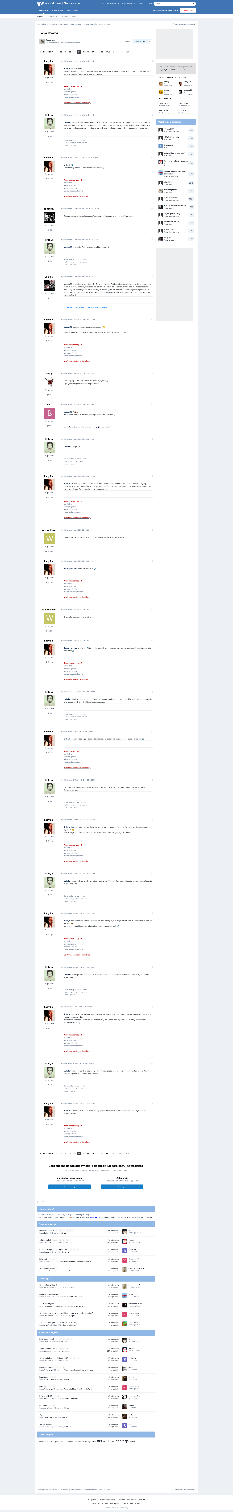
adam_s (167, 90)
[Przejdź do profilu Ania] (42, 41)
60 (61, 52)
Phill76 (40, 1217)
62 (70, 52)
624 (50, 426)
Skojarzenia (168, 145)
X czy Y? (167, 238)
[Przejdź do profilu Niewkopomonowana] (124, 1305)
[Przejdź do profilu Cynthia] (124, 1378)
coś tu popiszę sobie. (47, 1304)
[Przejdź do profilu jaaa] (160, 191)
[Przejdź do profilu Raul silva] (124, 1250)
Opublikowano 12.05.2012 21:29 (78, 820)
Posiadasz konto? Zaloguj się (165, 10)
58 (50, 136)
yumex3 (49, 277)
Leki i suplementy (145, 4)
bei (45, 1427)
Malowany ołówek (46, 1367)
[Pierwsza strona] (40, 52)
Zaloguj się (122, 1187)
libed (129, 1217)
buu (49, 404)
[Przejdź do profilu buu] (49, 413)
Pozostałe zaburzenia (70, 1398)
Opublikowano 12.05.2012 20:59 (78, 780)
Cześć (41, 1415)
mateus (131, 1405)
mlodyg (113, 1217)
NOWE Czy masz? (171, 198)
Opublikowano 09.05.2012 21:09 (78, 692)
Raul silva (132, 1249)
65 (84, 52)
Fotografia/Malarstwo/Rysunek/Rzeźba (78, 1261)
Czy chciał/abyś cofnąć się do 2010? (54, 1249)
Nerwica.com (72, 3)
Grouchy (47, 1242)
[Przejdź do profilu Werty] (49, 382)
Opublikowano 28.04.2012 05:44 (80, 209)
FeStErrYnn (48, 1417)
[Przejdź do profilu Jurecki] (124, 1241)
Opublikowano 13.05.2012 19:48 (78, 913)
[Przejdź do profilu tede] (160, 146)
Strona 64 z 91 (124, 52)
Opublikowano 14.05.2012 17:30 (78, 1063)
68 (97, 52)
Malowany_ (48, 1217)
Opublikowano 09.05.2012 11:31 (77, 609)
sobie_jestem (49, 1379)
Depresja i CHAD (69, 1325)
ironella (76, 1217)
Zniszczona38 (59, 1217)
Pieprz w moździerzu (136, 1268)
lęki (113, 1441)
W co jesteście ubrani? (48, 1268)
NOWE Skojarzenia (171, 137)
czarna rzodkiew (135, 1396)
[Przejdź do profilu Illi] (124, 1231)
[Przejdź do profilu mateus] (124, 1406)
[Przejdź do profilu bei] (124, 1425)
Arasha (171, 208)
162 (50, 230)
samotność (70, 1441)
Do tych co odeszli (46, 1230)
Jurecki (131, 1240)
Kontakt (142, 1500)
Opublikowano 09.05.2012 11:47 (77, 640)
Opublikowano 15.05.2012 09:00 (78, 1103)
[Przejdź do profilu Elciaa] (124, 1368)
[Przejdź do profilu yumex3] (49, 285)
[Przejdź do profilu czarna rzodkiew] (124, 1397)
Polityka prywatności (107, 1500)
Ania (53, 40)
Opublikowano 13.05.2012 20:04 (78, 967)
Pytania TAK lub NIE (171, 222)
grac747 (47, 1325)
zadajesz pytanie (170, 190)
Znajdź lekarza (128, 4)
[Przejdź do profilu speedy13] (49, 217)
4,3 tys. (50, 82)
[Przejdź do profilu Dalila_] (124, 1416)
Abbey (166, 82)
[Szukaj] (193, 4)
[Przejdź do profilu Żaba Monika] (124, 1323)
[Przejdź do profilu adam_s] (161, 92)
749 (50, 395)
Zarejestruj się (188, 10)
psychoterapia (59, 1441)
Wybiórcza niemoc (46, 1424)
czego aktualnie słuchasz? (174, 153)
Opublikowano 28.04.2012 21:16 (79, 240)
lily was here (84, 1217)
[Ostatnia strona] (113, 52)
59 (56, 52)
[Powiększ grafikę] (72, 165)
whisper (172, 240)
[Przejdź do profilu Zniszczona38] (124, 1260)
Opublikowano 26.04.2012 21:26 (79, 115)
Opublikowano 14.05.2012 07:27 (78, 1007)
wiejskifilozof (49, 530)
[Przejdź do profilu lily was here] (124, 1295)
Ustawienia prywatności (127, 1500)
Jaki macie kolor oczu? (48, 1240)
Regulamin (92, 1500)
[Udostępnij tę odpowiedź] (152, 61)
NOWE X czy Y (169, 230)
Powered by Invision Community (116, 1508)
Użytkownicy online (69, 16)
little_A (49, 115)
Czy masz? (168, 182)
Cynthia (131, 1377)
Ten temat (183, 4)
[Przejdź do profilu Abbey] (160, 84)
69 (102, 52)
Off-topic (64, 1233)
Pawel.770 (136, 1217)
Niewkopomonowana (52, 1306)
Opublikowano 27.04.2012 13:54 (79, 157)
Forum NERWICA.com (74, 1297)
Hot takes (43, 1405)
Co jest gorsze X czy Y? (173, 214)
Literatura (79, 1306)
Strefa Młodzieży (73, 43)
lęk (89, 1441)
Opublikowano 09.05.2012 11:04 (78, 561)
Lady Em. (49, 61)
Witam (67, 1379)
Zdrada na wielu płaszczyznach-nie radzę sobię (58, 1323)
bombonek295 (146, 1217)
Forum (40, 16)
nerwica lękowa (81, 1441)
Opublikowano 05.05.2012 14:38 (78, 319)
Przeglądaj (43, 10)
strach (132, 1441)
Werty (49, 373)
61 (65, 52)
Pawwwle (47, 1297)
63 (74, 52)
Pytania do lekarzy (110, 4)
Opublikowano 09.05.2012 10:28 (78, 476)
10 (50, 298)
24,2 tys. (50, 551)
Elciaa (131, 1367)
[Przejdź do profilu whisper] (160, 239)
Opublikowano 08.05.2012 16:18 (77, 439)
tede (170, 147)
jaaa (170, 192)
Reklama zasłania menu (48, 1294)
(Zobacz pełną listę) (81, 1215)
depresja (122, 1441)
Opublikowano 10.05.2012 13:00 (78, 731)
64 (79, 52)
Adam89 (47, 1398)
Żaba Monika (121, 1217)
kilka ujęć (43, 1259)
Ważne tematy (72, 10)
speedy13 (49, 208)
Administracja (52, 16)
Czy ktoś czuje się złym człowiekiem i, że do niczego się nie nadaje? (66, 1313)
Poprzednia (48, 52)
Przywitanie (44, 1377)
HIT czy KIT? (169, 129)
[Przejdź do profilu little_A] (49, 123)
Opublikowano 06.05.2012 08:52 (78, 404)
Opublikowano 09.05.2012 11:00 (78, 530)
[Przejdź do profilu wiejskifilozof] (49, 538)
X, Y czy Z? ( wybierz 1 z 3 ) (175, 206)
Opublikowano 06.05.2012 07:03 (78, 373)
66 (88, 52)
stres (94, 1441)
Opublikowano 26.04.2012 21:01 (79, 61)
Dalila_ (46, 1233)
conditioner (105, 1217)
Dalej (108, 52)
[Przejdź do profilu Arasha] (160, 207)
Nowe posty (57, 10)
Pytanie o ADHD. (46, 1396)
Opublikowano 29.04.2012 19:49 (80, 277)
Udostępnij (125, 41)
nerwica (104, 1441)
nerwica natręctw (45, 1441)
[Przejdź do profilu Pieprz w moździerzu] (124, 1269)
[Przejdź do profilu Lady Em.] (49, 69)
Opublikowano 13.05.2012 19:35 (78, 873)
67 (93, 52)
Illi (129, 1230)
